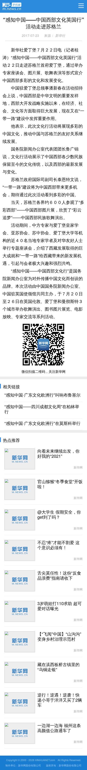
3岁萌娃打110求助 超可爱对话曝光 (59, 606)
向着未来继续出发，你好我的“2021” (58, 453)
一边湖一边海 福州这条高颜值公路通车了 (59, 728)
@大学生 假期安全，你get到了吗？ (59, 514)
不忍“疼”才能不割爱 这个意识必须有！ (58, 545)
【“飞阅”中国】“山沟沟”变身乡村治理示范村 (59, 636)
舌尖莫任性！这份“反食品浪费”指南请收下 (59, 575)
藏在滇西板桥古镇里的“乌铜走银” (58, 667)
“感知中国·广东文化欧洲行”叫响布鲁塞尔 (42, 395)
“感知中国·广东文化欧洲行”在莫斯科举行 (42, 423)
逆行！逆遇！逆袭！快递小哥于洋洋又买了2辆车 (59, 700)
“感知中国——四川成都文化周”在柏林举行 (41, 409)
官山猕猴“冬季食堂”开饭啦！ (60, 484)
